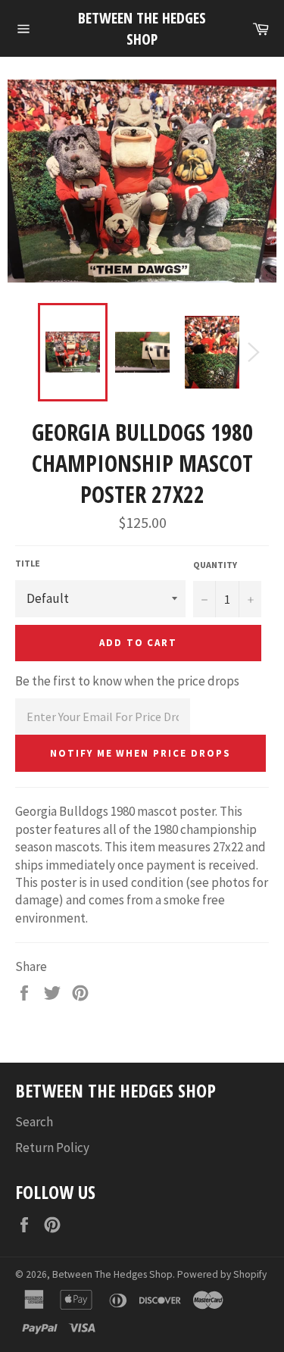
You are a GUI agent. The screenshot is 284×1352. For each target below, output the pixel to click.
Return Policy (52, 1147)
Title (27, 563)
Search (34, 1121)
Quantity (215, 564)
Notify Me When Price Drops (140, 753)
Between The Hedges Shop (142, 28)
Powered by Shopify (222, 1274)
